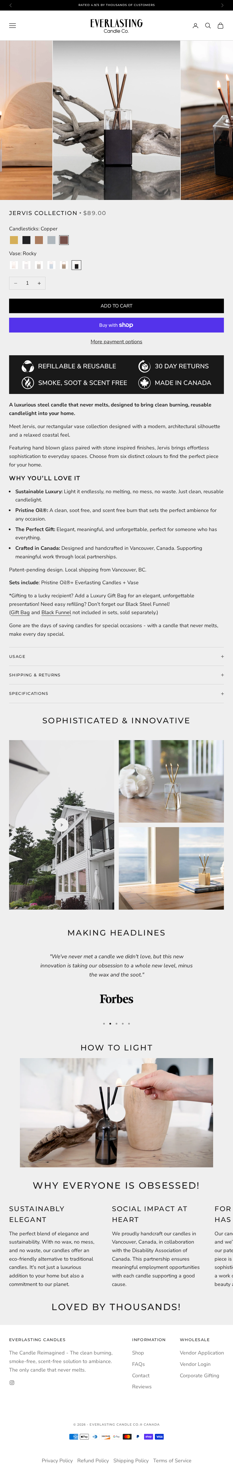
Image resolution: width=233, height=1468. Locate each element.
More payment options (116, 341)
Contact (140, 1375)
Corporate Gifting (199, 1375)
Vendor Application (202, 1352)
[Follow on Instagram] (12, 1383)
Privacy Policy (57, 1460)
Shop (138, 1352)
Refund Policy (93, 1460)
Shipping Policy (131, 1460)
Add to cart (116, 306)
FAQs (138, 1364)
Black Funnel (56, 612)
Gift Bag (20, 612)
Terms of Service (172, 1460)
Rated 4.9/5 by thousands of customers (116, 5)
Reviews (142, 1386)
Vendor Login (195, 1364)
